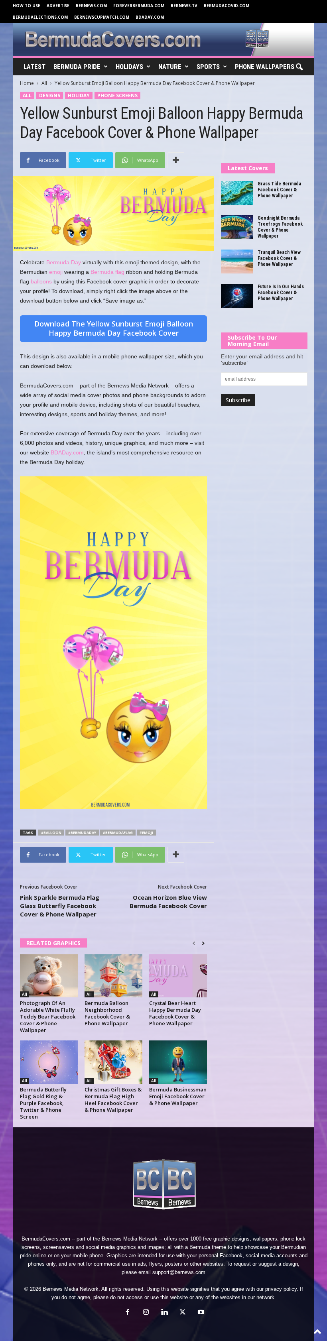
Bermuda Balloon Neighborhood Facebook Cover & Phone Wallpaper (107, 1013)
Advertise (58, 5)
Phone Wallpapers (264, 67)
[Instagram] (146, 1313)
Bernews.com (91, 5)
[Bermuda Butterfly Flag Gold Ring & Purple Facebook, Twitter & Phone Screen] (49, 1061)
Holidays (129, 67)
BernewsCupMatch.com (101, 17)
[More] (175, 160)
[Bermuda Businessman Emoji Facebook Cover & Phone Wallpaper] (178, 1061)
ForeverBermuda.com (138, 5)
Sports (208, 67)
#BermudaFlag (118, 832)
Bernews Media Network (130, 1239)
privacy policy (281, 1289)
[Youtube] (200, 1313)
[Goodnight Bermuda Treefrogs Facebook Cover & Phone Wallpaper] (237, 227)
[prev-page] (194, 943)
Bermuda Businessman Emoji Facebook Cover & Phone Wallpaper (178, 1096)
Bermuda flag (107, 272)
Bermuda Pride (76, 67)
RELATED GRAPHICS (53, 943)
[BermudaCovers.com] (163, 39)
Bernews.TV (184, 5)
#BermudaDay (82, 832)
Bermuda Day (63, 262)
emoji (56, 272)
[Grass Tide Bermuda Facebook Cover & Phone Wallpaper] (237, 193)
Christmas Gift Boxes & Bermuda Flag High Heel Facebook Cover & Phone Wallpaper (113, 1099)
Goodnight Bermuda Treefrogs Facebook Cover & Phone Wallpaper (280, 227)
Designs (49, 95)
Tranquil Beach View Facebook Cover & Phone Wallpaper (279, 258)
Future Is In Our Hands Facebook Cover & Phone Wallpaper (281, 292)
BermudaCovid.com (226, 5)
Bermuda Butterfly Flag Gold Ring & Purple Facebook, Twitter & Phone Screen (43, 1103)
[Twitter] (182, 1313)
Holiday (79, 95)
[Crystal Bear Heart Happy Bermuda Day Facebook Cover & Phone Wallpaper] (178, 975)
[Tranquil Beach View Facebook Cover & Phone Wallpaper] (237, 261)
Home (27, 83)
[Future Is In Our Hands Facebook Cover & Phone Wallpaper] (237, 296)
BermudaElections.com (40, 17)
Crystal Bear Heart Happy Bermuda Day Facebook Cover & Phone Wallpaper (175, 1013)
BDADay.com (150, 17)
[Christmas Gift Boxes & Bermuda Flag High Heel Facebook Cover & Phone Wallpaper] (113, 1061)
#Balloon (51, 832)
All (44, 83)
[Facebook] (127, 1313)
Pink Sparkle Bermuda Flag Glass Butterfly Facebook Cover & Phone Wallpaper (59, 905)
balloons (41, 281)
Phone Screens (117, 95)
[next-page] (203, 943)
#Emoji (146, 832)
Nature (169, 67)
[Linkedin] (164, 1313)
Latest (34, 67)
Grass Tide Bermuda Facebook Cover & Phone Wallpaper (279, 190)
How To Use (26, 5)
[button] (299, 67)
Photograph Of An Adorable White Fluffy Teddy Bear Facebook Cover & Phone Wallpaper (47, 1016)
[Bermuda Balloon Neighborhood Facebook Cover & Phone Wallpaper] (113, 975)
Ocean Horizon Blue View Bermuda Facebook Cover (168, 901)
